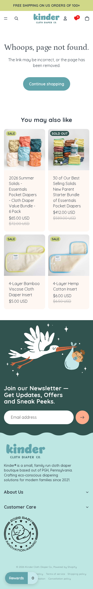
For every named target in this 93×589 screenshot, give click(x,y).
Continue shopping (46, 83)
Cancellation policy (59, 578)
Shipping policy (77, 574)
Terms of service (55, 574)
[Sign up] (82, 417)
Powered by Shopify (65, 567)
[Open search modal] (16, 18)
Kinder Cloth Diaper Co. (38, 567)
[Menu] (5, 18)
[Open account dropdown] (65, 18)
